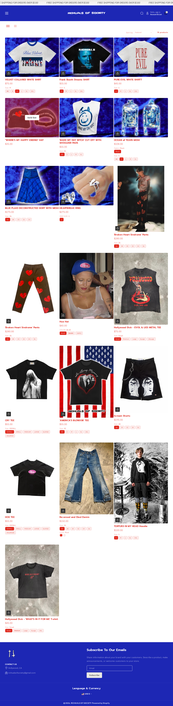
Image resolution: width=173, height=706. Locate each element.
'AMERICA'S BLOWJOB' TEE (74, 420)
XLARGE (46, 432)
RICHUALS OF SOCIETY (81, 703)
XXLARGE (10, 436)
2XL (32, 91)
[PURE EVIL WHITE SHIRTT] (141, 57)
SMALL (18, 432)
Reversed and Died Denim (74, 517)
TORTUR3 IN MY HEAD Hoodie (131, 526)
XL (27, 91)
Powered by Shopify (101, 703)
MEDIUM (27, 432)
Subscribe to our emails (106, 649)
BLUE (63, 333)
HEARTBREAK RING (70, 208)
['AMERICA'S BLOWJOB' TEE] (86, 382)
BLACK (71, 333)
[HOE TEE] (32, 478)
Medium (126, 339)
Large (135, 339)
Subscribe (94, 675)
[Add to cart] (8, 73)
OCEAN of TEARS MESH (127, 140)
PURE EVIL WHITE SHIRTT (128, 79)
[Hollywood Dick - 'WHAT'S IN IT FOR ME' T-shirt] (32, 580)
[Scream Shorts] (141, 379)
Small (118, 339)
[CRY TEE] (32, 382)
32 (24, 219)
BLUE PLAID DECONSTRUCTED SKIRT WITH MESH (32, 208)
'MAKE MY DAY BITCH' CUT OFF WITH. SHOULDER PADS (81, 141)
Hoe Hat (64, 321)
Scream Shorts (122, 415)
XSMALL (10, 432)
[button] (7, 13)
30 (18, 219)
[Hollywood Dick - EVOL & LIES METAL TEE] (141, 289)
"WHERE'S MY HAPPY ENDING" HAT (24, 140)
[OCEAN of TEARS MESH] (141, 117)
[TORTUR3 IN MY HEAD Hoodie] (141, 483)
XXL (135, 538)
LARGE (36, 432)
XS (8, 91)
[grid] (8, 26)
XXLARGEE (10, 533)
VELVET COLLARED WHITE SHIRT (23, 79)
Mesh (118, 151)
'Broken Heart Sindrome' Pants (131, 234)
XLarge (142, 339)
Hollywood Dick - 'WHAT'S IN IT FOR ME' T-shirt (31, 619)
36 (144, 246)
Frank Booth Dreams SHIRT (74, 79)
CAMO (79, 333)
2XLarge (151, 339)
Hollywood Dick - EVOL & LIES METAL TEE (137, 327)
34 (29, 219)
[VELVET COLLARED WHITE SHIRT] (32, 57)
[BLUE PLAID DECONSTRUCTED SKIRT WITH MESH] (32, 185)
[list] (15, 26)
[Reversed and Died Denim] (86, 478)
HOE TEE (10, 517)
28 (13, 219)
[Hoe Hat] (86, 286)
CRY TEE (9, 420)
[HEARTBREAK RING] (86, 185)
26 (8, 219)
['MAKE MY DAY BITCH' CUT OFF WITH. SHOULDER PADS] (86, 117)
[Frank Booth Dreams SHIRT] (86, 57)
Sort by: (129, 32)
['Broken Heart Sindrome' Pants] (141, 199)
